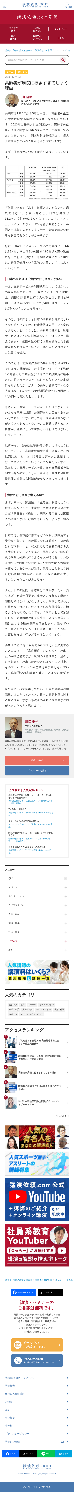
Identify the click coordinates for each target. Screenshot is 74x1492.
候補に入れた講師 (14, 1393)
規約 (7, 1409)
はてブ (65, 1454)
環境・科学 (14, 923)
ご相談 (8, 1401)
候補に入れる (37, 760)
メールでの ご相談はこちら (34, 1345)
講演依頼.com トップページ (20, 1377)
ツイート (29, 1454)
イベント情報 (67, 7)
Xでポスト (48, 1292)
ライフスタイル (16, 905)
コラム (10, 878)
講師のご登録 (12, 1441)
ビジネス (12, 941)
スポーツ (12, 887)
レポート (13, 1014)
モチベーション (16, 896)
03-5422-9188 (39, 1360)
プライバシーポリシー (17, 1433)
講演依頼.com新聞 (43, 1280)
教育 (10, 950)
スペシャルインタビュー (31, 1014)
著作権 (8, 1425)
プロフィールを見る (37, 770)
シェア (12, 1454)
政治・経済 (14, 932)
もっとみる (61, 1116)
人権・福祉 (14, 914)
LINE (48, 1454)
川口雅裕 (26, 97)
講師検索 (10, 1385)
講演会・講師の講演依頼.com (18, 1280)
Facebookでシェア (26, 1292)
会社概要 (10, 1417)
